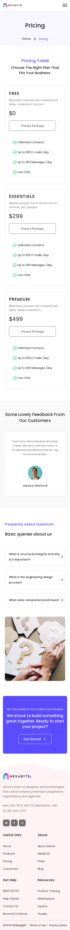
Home (26, 39)
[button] (35, 556)
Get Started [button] (32, 739)
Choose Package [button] (32, 125)
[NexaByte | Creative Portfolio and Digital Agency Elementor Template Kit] (12, 6)
